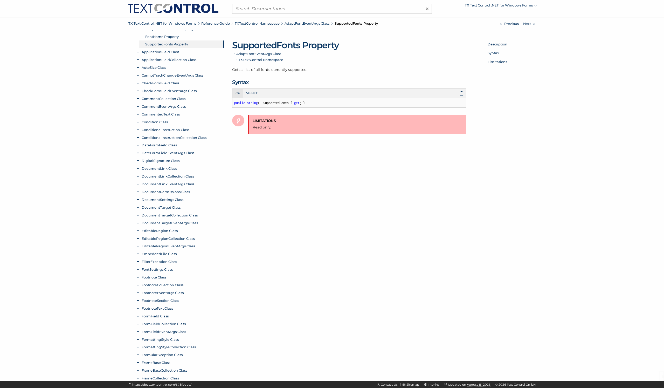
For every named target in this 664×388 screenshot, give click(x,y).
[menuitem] (491, 6)
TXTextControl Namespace (257, 23)
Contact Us (389, 384)
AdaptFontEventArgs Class (307, 23)
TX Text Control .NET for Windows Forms (162, 23)
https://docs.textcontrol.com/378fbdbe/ (161, 384)
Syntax (493, 53)
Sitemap (412, 384)
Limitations (497, 62)
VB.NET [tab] (252, 93)
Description (497, 44)
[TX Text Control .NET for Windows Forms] (173, 8)
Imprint (433, 384)
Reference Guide (215, 23)
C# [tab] (238, 93)
